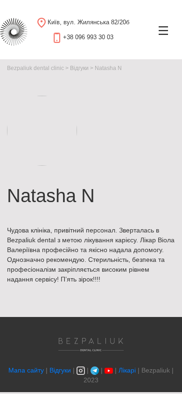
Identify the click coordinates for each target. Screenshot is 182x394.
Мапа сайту (27, 370)
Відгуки (60, 370)
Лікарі (127, 370)
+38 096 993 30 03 (88, 37)
